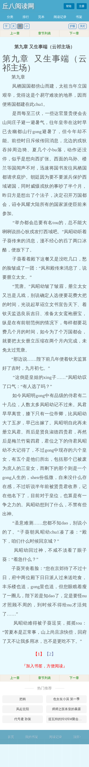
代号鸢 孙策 (22, 719)
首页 (11, 737)
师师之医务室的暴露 (66, 709)
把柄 (22, 699)
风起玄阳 (22, 709)
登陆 (69, 6)
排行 (26, 17)
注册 (81, 6)
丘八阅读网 (18, 6)
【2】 (50, 653)
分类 (10, 17)
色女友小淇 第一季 (66, 699)
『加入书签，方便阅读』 (44, 666)
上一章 (15, 33)
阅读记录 (60, 17)
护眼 (72, 26)
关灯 (82, 26)
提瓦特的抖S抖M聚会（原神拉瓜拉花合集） (67, 719)
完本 (41, 17)
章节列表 (44, 33)
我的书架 (31, 737)
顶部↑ (77, 737)
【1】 (38, 653)
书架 (79, 17)
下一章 (74, 33)
